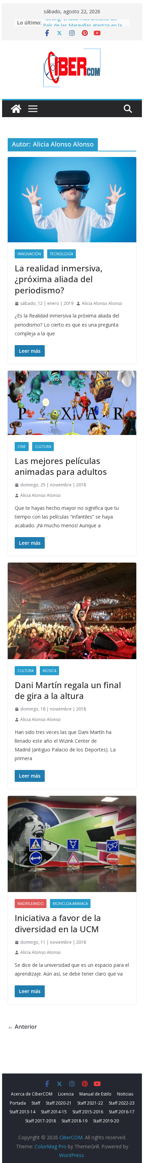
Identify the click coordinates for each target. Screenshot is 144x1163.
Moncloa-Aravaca (70, 903)
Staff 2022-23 (122, 1103)
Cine (21, 446)
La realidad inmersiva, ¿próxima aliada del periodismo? (58, 278)
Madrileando (30, 903)
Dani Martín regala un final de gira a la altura (68, 690)
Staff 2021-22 (90, 1103)
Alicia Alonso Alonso (102, 303)
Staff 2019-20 (106, 1121)
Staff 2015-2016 (87, 1112)
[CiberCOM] (16, 108)
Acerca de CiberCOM (31, 1094)
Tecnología (61, 253)
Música (49, 670)
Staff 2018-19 (74, 1121)
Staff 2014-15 (54, 1112)
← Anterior (22, 1026)
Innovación (29, 253)
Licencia (66, 1094)
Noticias (125, 1094)
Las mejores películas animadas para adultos (61, 466)
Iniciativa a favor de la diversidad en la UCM (58, 923)
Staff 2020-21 (59, 1103)
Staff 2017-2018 (40, 1121)
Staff (35, 1103)
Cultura (43, 446)
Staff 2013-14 (22, 1112)
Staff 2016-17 (122, 1112)
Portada (18, 1103)
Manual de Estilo (95, 1094)
